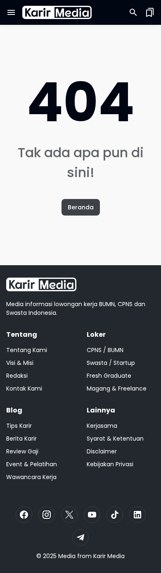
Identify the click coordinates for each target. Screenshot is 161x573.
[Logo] (41, 284)
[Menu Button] (11, 12)
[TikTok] (115, 514)
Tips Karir (19, 426)
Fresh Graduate (109, 376)
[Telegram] (80, 537)
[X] (69, 514)
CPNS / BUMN (105, 350)
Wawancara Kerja (31, 477)
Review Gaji (22, 451)
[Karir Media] (57, 12)
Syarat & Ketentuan (115, 438)
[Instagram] (46, 514)
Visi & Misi (19, 363)
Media (67, 556)
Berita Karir (21, 438)
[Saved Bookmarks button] (150, 12)
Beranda (81, 207)
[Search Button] (133, 12)
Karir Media (109, 556)
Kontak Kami (24, 388)
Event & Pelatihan (31, 464)
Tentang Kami (26, 350)
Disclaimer (102, 451)
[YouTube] (92, 514)
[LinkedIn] (137, 514)
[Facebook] (24, 514)
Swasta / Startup (111, 363)
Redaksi (17, 376)
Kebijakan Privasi (110, 464)
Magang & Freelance (117, 388)
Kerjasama (102, 426)
